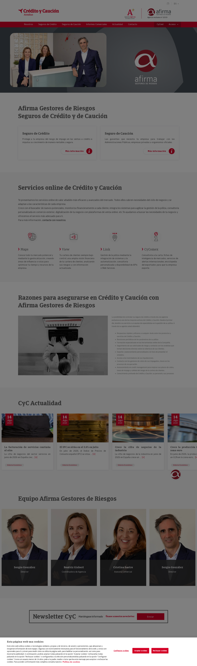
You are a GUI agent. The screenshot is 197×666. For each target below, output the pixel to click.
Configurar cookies (121, 651)
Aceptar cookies (140, 651)
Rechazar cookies (160, 651)
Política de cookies (71, 662)
